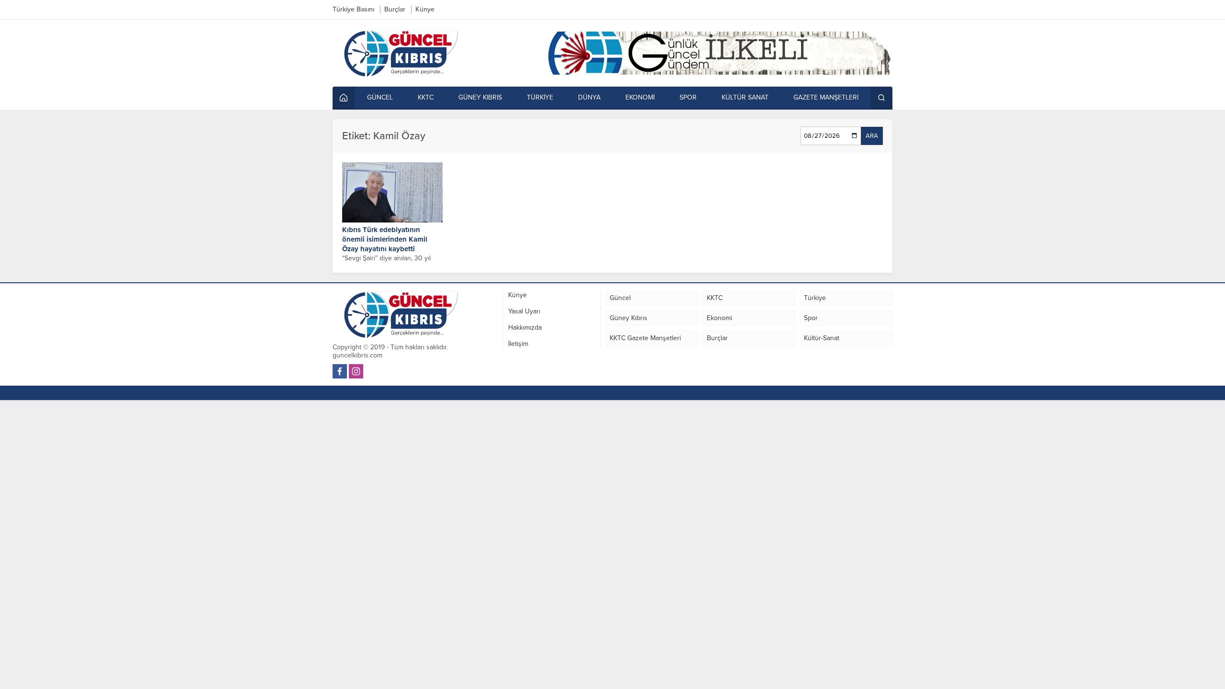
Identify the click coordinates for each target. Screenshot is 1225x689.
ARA (872, 136)
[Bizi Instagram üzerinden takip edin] (356, 371)
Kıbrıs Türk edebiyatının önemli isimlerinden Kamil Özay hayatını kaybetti (384, 239)
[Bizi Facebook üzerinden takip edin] (340, 371)
